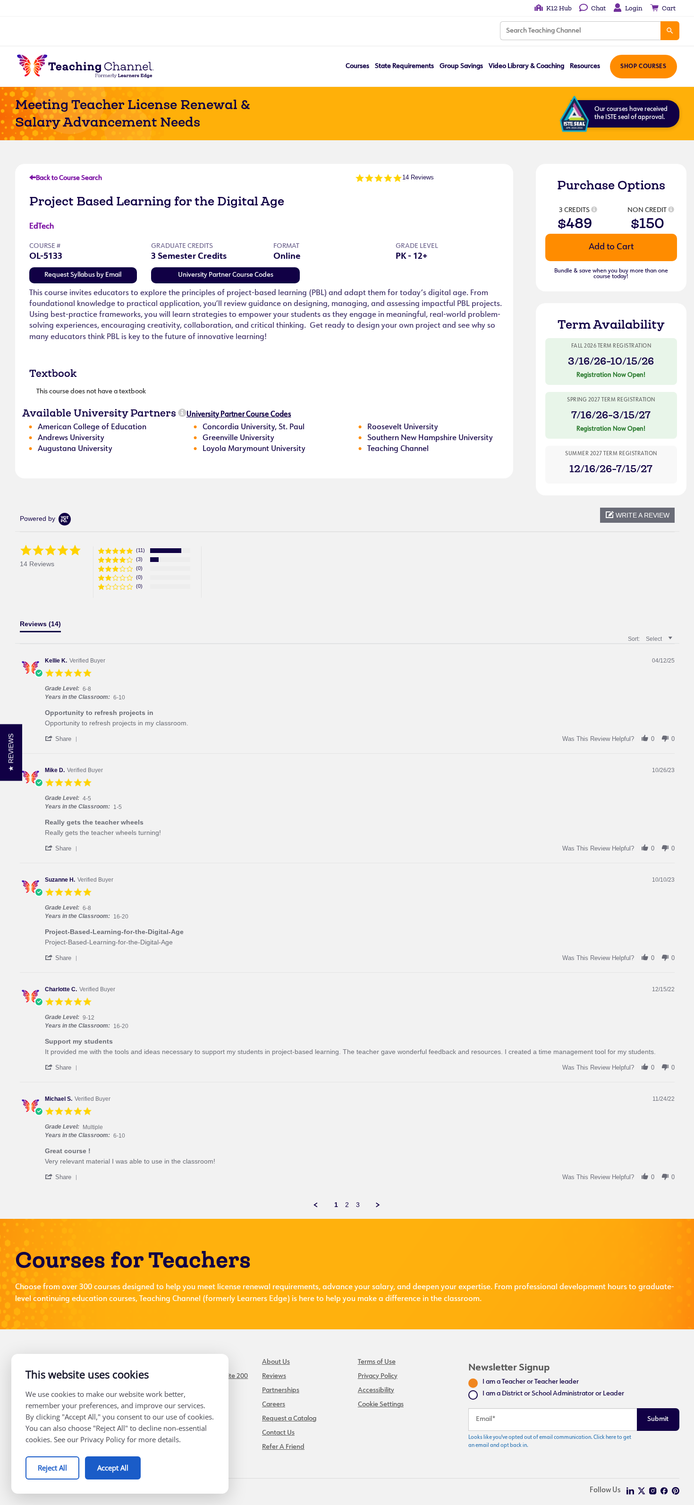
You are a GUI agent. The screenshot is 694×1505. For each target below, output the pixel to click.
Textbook (52, 373)
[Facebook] (664, 1491)
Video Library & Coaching (526, 66)
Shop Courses (643, 66)
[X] (641, 1491)
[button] (637, 515)
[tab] (40, 626)
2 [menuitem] (347, 1204)
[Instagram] (653, 1491)
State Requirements (404, 66)
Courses (357, 66)
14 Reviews (418, 177)
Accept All (112, 1467)
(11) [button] (140, 550)
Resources (585, 66)
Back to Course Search (69, 178)
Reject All (52, 1467)
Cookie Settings (381, 1404)
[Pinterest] (675, 1491)
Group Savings (461, 66)
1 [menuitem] (336, 1204)
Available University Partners (99, 412)
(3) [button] (139, 559)
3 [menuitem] (358, 1204)
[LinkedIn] (630, 1491)
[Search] (669, 30)
